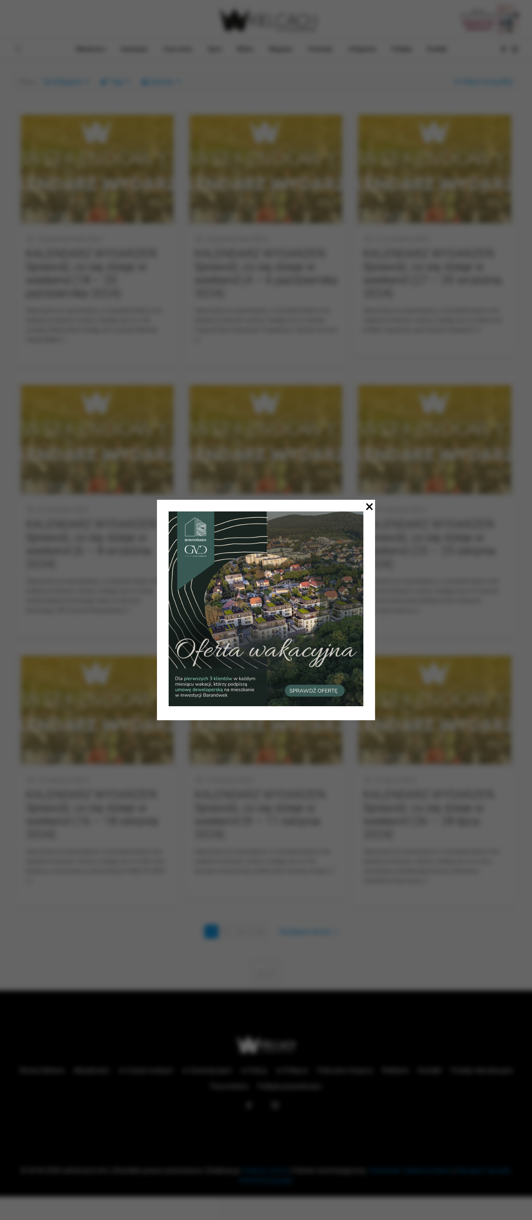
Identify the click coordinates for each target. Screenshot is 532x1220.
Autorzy (162, 82)
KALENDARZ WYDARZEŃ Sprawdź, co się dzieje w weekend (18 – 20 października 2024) (91, 273)
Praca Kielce (229, 1086)
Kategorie (67, 82)
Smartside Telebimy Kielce (409, 1170)
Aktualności (91, 1070)
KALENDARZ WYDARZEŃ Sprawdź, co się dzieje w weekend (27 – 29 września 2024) (432, 273)
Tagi (116, 82)
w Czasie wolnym (146, 1070)
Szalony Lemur (265, 1170)
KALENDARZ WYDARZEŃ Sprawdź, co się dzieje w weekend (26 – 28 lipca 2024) (428, 814)
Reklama (395, 1070)
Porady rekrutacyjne (482, 1070)
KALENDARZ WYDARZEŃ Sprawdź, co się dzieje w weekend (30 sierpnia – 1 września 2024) (259, 544)
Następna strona (305, 931)
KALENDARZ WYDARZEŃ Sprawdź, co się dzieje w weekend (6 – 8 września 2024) (91, 544)
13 (259, 931)
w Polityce (292, 1070)
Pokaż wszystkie (487, 82)
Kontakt (430, 1070)
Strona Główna (41, 1070)
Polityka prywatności (289, 1086)
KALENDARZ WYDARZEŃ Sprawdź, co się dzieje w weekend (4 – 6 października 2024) (265, 273)
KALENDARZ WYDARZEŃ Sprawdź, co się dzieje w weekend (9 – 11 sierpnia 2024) (259, 814)
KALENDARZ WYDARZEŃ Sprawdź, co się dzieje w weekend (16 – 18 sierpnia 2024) (92, 814)
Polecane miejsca (345, 1070)
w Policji (254, 1070)
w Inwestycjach (207, 1070)
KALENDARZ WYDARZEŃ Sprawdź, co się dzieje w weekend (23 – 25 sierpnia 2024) (429, 544)
